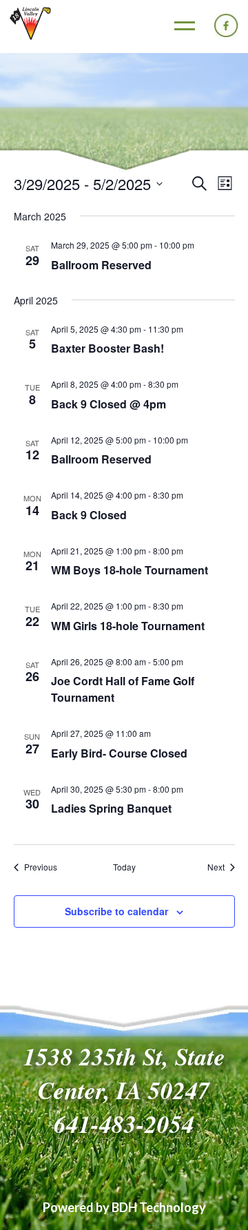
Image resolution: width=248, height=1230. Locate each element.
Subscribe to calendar (116, 911)
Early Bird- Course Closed (119, 753)
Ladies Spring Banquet (111, 808)
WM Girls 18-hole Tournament (128, 626)
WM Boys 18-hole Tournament (129, 570)
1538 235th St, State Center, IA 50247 (124, 1073)
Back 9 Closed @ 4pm (108, 404)
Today (124, 867)
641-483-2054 (124, 1123)
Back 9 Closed (89, 515)
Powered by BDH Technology (124, 1207)
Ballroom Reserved (101, 265)
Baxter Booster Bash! (107, 348)
